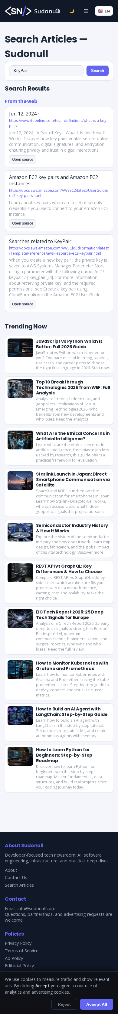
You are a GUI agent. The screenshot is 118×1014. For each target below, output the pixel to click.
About (11, 870)
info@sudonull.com (36, 908)
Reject (64, 1004)
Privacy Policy (18, 943)
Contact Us (16, 877)
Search (97, 70)
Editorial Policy (19, 965)
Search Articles (19, 885)
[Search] (57, 10)
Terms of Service (21, 951)
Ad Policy (14, 958)
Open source (22, 159)
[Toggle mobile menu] (85, 10)
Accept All (96, 1004)
